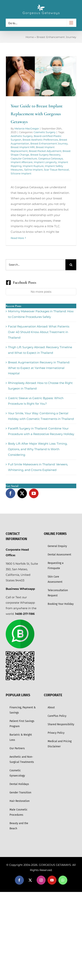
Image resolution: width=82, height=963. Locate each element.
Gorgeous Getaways (50, 158)
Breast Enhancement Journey (49, 143)
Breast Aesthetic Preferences (40, 139)
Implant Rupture (33, 165)
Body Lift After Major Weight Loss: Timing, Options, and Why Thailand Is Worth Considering (37, 449)
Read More (17, 238)
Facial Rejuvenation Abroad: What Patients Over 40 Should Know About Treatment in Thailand (38, 332)
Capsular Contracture (24, 158)
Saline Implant (33, 169)
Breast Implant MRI (23, 147)
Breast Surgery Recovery (45, 154)
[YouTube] (34, 493)
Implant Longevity (45, 162)
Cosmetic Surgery (44, 132)
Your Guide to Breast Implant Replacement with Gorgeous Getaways (37, 113)
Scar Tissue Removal (56, 169)
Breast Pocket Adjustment (45, 150)
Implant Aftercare (22, 162)
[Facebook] (10, 493)
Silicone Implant (21, 173)
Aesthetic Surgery (22, 136)
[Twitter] (22, 493)
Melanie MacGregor (26, 128)
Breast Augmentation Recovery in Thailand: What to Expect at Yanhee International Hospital (39, 368)
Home (30, 37)
